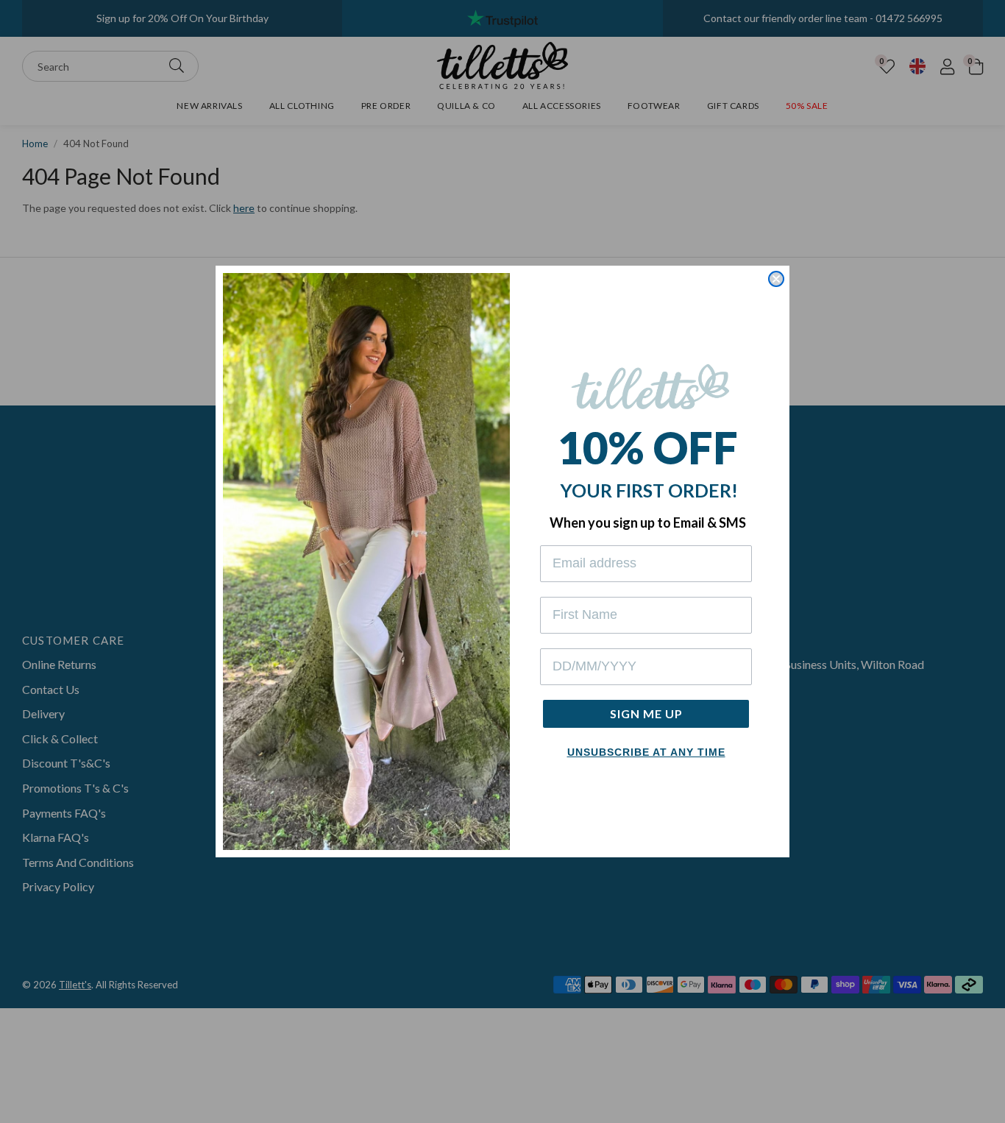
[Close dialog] (776, 279)
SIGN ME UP (646, 713)
